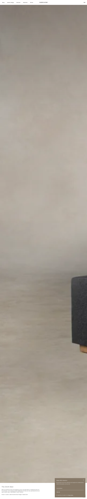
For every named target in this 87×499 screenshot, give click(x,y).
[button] (3, 2)
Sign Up (58, 492)
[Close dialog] (83, 480)
